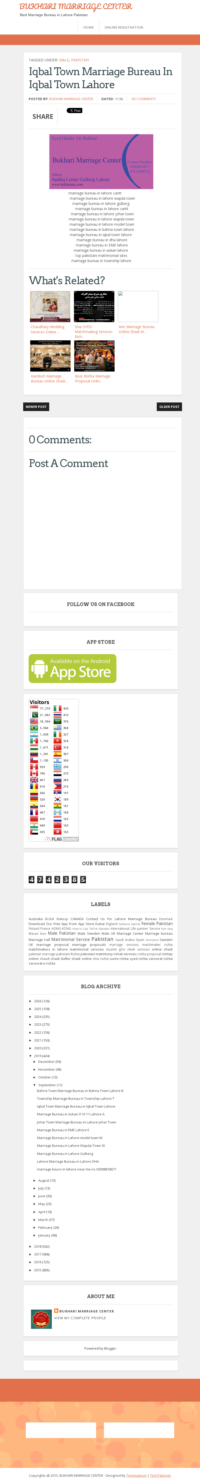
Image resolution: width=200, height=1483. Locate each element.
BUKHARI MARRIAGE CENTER (75, 6)
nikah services (138, 949)
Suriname (152, 940)
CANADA (77, 918)
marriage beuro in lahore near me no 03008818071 (76, 1169)
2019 (38, 1055)
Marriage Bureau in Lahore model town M (69, 1137)
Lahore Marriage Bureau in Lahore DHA (68, 1161)
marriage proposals (89, 944)
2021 (38, 1040)
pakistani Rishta (68, 954)
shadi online (81, 958)
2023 (38, 1024)
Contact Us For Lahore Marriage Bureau (121, 918)
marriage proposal (52, 944)
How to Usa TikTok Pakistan (91, 929)
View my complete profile (80, 1318)
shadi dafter (61, 958)
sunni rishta (119, 958)
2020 (38, 1048)
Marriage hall (39, 939)
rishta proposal (149, 954)
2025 (38, 1008)
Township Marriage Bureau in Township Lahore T (75, 1098)
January (44, 1235)
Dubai (100, 923)
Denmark (166, 919)
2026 (38, 1001)
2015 (38, 1270)
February (45, 1227)
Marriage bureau (159, 933)
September (47, 1085)
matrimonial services (87, 949)
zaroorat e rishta (42, 963)
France (45, 928)
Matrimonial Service (70, 939)
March (43, 1219)
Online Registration (123, 27)
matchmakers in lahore (48, 949)
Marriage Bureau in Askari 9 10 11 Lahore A (70, 1114)
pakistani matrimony (96, 954)
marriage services (124, 944)
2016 (38, 1262)
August (44, 1180)
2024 (38, 1016)
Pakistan (80, 59)
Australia (36, 918)
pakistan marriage (42, 954)
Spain (140, 940)
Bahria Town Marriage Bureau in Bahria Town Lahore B (80, 1090)
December (46, 1061)
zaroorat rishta (161, 958)
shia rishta (101, 959)
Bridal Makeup (56, 919)
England (111, 924)
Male (64, 59)
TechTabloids (160, 1475)
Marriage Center (130, 933)
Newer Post (36, 407)
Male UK (108, 933)
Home (88, 27)
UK (31, 944)
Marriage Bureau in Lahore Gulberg (65, 1153)
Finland (34, 928)
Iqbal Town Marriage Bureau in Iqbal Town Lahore (76, 1106)
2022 (38, 1032)
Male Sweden (89, 933)
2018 (38, 1246)
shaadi (45, 959)
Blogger (110, 1348)
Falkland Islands (129, 924)
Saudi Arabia (125, 940)
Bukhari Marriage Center (71, 98)
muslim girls (115, 949)
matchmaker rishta (157, 944)
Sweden (166, 939)
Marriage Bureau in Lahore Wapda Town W (71, 1145)
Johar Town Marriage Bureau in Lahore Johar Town (76, 1122)
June (42, 1196)
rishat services (125, 954)
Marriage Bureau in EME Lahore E (63, 1130)
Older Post (169, 407)
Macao (34, 933)
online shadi (162, 949)
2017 (38, 1254)
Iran (163, 929)
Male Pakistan (62, 933)
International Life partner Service (135, 928)
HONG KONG (61, 928)
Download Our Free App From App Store (61, 923)
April (42, 1211)
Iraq (170, 929)
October (45, 1077)
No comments (144, 98)
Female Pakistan (157, 923)
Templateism (136, 1475)
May (42, 1203)
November (47, 1069)
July (41, 1188)
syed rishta (139, 958)
